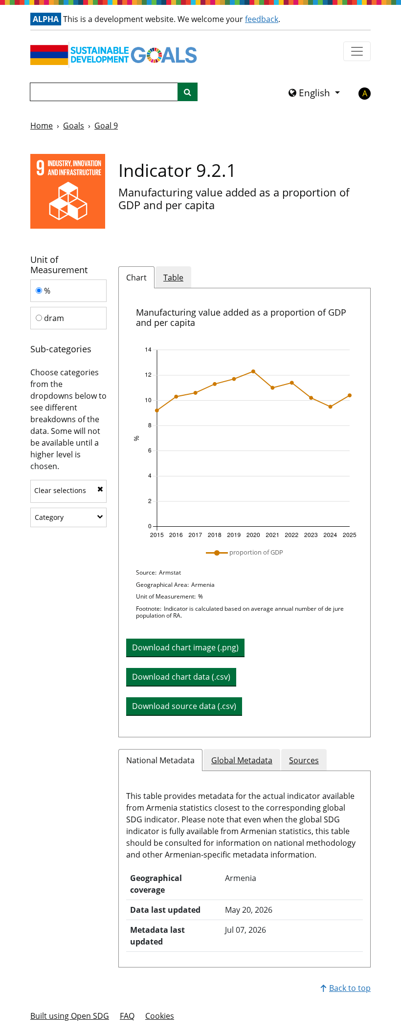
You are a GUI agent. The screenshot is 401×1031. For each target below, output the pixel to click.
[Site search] (188, 92)
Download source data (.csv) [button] (184, 706)
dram (53, 318)
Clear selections (60, 490)
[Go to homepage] (115, 54)
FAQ (127, 1015)
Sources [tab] (304, 760)
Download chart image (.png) (185, 647)
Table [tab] (173, 277)
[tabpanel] (244, 513)
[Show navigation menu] (357, 51)
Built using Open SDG (69, 1015)
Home (41, 125)
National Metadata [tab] (160, 760)
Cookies (159, 1015)
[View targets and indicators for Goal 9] (67, 191)
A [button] (364, 93)
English (314, 92)
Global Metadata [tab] (241, 760)
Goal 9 (106, 125)
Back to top (350, 988)
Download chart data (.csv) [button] (181, 676)
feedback (261, 19)
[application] (244, 442)
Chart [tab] (136, 277)
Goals (73, 125)
